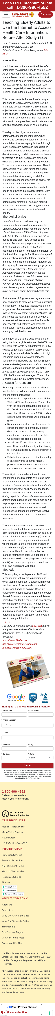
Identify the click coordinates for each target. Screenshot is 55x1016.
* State (31, 754)
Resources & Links (11, 876)
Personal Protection (12, 860)
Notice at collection (15, 1012)
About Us (7, 904)
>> (9, 622)
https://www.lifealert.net (14, 640)
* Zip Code (6, 754)
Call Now (46, 14)
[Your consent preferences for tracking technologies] (50, 1013)
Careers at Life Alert (12, 943)
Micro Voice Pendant (13, 832)
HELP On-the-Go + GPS (14, 843)
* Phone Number (9, 720)
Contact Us (7, 910)
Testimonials (8, 926)
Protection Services (12, 854)
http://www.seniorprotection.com (19, 644)
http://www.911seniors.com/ (17, 647)
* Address (6, 745)
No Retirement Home (13, 865)
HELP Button (8, 837)
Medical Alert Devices (13, 826)
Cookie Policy (10, 890)
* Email (5, 732)
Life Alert (37, 625)
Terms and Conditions (14, 894)
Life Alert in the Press (13, 937)
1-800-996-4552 (32, 7)
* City (30, 745)
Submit (27, 765)
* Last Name (33, 711)
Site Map (6, 882)
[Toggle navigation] (6, 14)
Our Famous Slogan (12, 932)
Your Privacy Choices (24, 1007)
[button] (3, 1013)
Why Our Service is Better (15, 921)
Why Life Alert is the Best (15, 915)
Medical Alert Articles (13, 871)
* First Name (7, 711)
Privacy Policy (10, 887)
